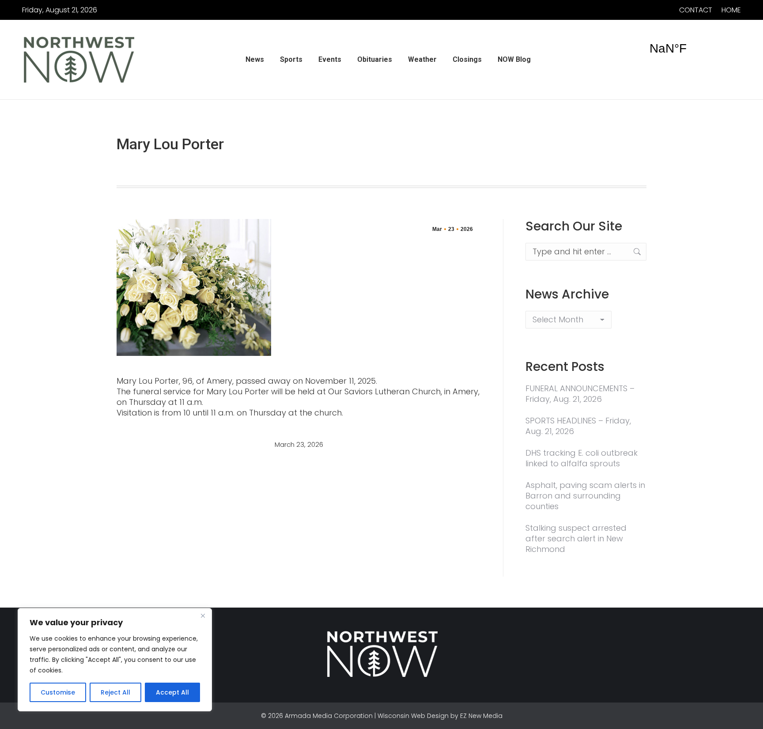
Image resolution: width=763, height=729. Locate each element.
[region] (115, 659)
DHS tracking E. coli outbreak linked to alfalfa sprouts (581, 458)
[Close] (202, 615)
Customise (58, 692)
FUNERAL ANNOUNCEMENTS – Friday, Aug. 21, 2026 (580, 393)
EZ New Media (481, 715)
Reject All (115, 692)
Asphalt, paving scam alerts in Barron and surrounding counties (585, 496)
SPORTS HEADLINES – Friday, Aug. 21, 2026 (578, 426)
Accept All (172, 692)
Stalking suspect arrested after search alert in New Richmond (576, 539)
